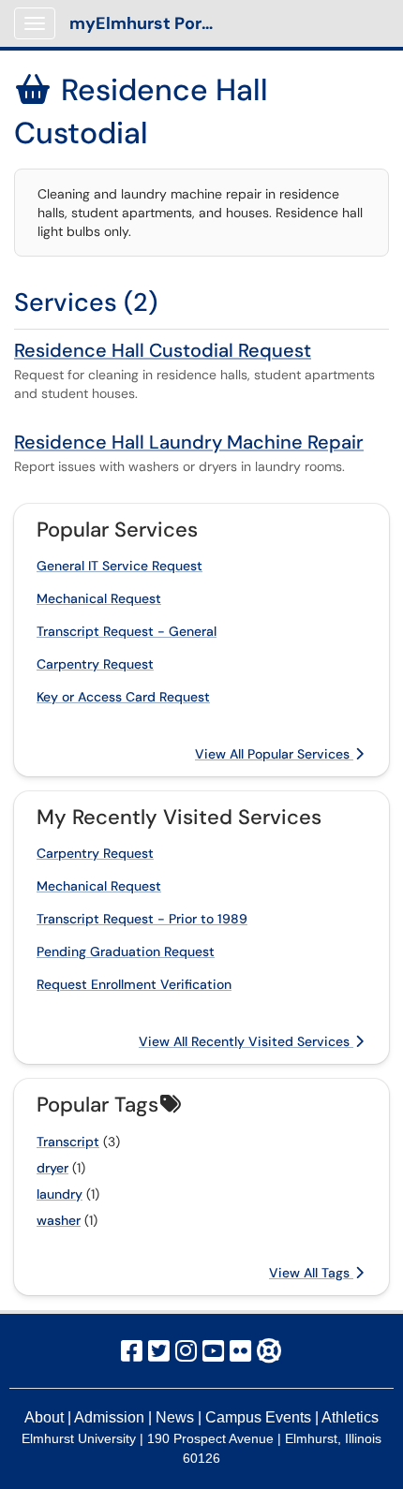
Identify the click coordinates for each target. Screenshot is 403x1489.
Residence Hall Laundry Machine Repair (189, 442)
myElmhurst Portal (146, 23)
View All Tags (311, 1272)
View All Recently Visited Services (246, 1041)
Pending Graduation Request (126, 951)
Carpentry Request (95, 664)
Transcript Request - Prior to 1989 (142, 918)
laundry (59, 1194)
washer (59, 1220)
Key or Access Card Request (123, 696)
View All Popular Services (274, 753)
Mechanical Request (99, 598)
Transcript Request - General (126, 631)
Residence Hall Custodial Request (162, 350)
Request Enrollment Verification (134, 984)
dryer (52, 1167)
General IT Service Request (119, 565)
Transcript (68, 1141)
